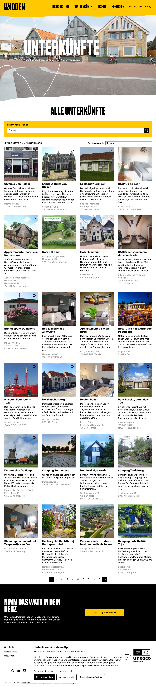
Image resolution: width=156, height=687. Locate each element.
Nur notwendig (66, 677)
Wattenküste (10, 651)
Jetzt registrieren (103, 612)
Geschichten (10, 647)
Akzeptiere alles (44, 677)
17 (99, 580)
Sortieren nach (96, 143)
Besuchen (9, 655)
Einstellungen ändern (91, 677)
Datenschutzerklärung (29, 683)
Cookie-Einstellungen (68, 683)
